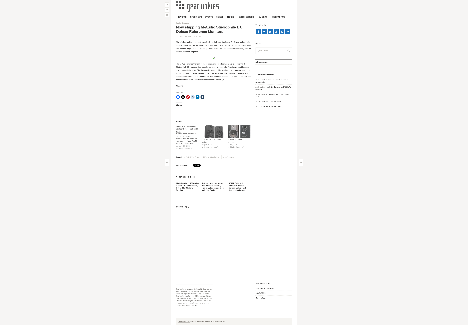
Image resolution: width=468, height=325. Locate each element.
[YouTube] (270, 31)
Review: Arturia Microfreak (271, 101)
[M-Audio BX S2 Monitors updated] (213, 131)
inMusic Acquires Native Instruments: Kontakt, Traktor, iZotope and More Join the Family (213, 186)
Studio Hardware (182, 23)
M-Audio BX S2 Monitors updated (211, 140)
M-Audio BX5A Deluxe (192, 157)
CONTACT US (260, 293)
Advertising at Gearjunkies (264, 288)
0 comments (198, 36)
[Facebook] (258, 31)
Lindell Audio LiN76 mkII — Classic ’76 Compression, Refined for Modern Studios (187, 186)
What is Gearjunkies (262, 283)
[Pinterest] (282, 31)
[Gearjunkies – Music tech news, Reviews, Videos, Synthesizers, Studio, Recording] (197, 6)
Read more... (195, 305)
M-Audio (179, 85)
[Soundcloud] (287, 31)
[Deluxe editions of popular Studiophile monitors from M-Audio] (189, 137)
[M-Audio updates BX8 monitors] (239, 131)
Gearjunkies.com (184, 321)
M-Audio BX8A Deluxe (211, 157)
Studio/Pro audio (228, 157)
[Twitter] (264, 31)
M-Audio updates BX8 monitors (236, 140)
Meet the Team (260, 298)
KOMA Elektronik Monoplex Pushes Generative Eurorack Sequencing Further (237, 186)
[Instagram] (276, 31)
